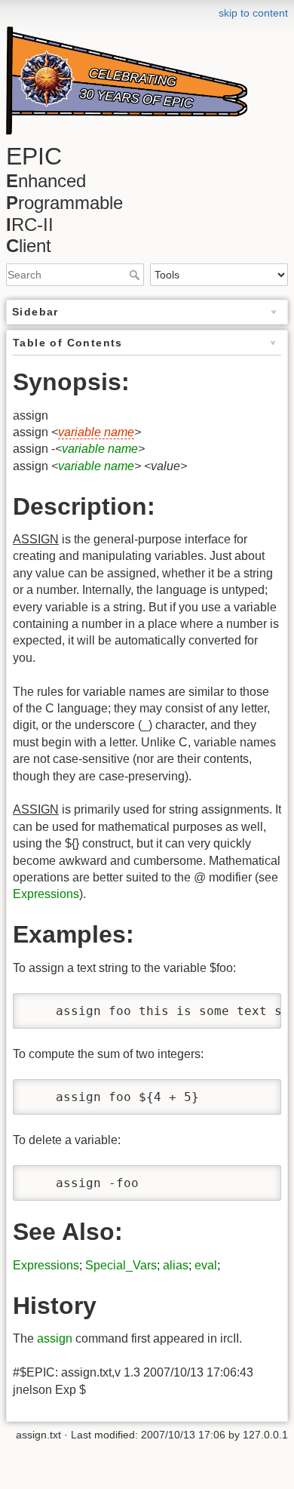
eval (205, 1265)
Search (136, 274)
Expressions (46, 894)
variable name (96, 432)
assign (54, 1338)
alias (175, 1265)
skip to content (253, 13)
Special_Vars (121, 1265)
